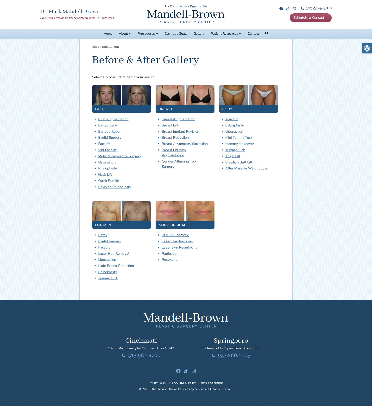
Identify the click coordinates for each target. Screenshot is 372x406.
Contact (253, 33)
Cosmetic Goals (175, 33)
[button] (367, 48)
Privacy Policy (157, 383)
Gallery (199, 33)
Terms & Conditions (211, 383)
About (123, 33)
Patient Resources (224, 33)
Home (108, 33)
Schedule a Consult (309, 17)
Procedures (146, 33)
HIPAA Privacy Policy (182, 383)
